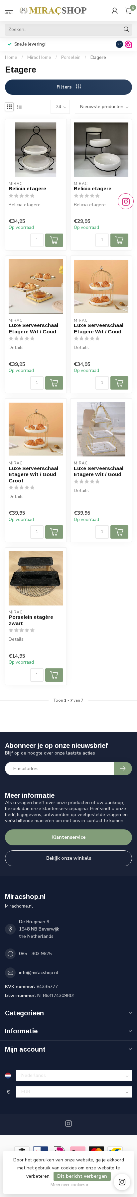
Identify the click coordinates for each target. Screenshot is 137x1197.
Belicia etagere (27, 188)
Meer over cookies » (69, 1184)
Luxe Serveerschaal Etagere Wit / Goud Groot (33, 474)
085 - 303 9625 (35, 953)
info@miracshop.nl (38, 972)
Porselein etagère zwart (31, 620)
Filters (65, 87)
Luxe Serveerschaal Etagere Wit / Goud (33, 328)
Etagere (98, 58)
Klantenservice (68, 837)
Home (11, 58)
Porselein (70, 58)
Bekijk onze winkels (68, 858)
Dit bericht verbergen (82, 1176)
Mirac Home (39, 58)
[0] (128, 10)
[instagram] (122, 1182)
